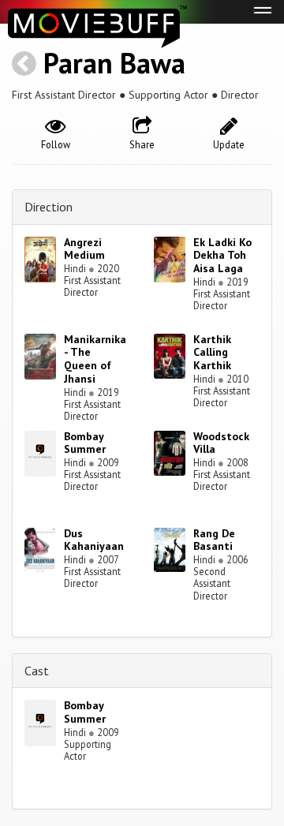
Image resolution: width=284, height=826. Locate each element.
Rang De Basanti (214, 540)
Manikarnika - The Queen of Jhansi (95, 359)
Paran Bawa (114, 62)
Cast (36, 670)
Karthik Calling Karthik (212, 352)
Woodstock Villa (221, 443)
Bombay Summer (85, 443)
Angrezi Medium (84, 249)
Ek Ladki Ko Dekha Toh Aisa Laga (222, 255)
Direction (48, 207)
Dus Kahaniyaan (94, 540)
